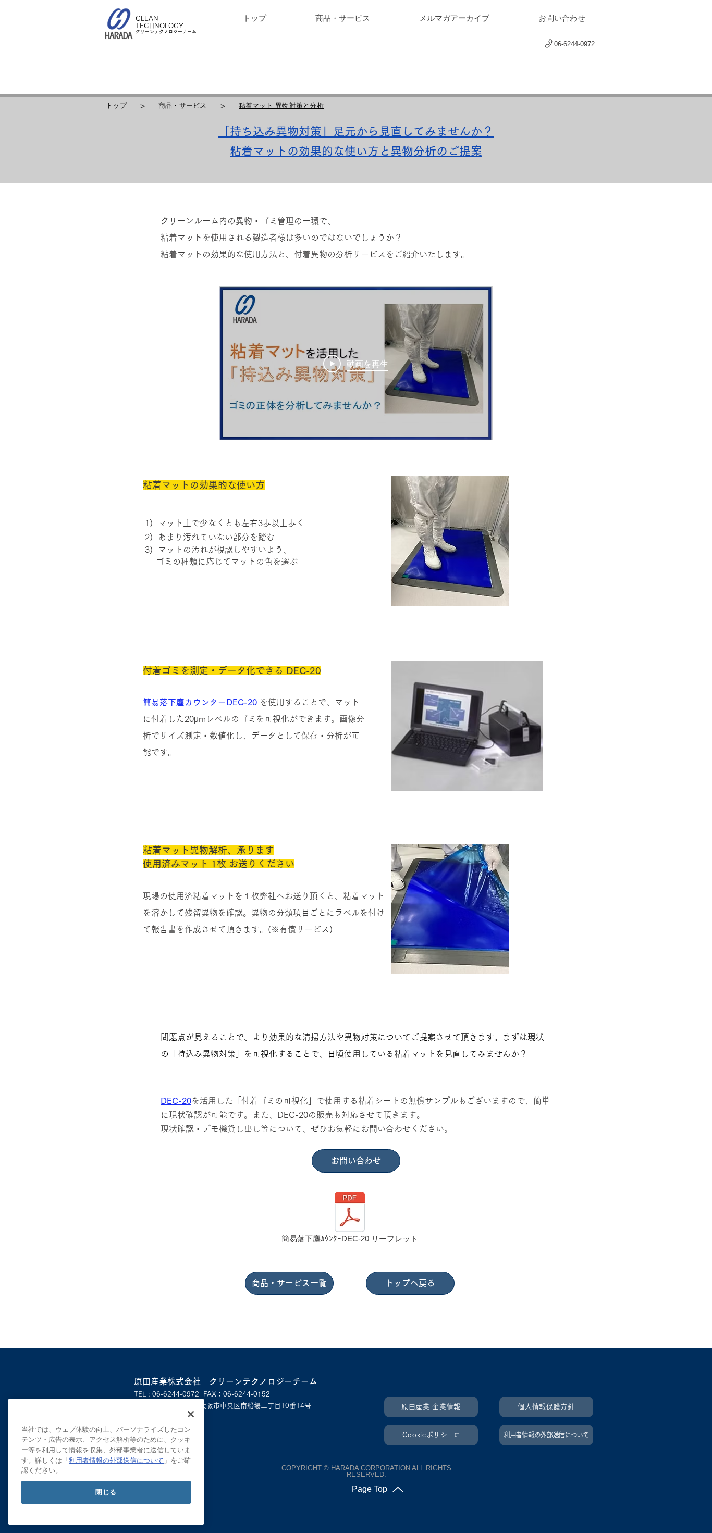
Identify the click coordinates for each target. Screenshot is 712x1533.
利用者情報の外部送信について (116, 1460)
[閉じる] (190, 1414)
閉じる (106, 1492)
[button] (620, 46)
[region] (106, 1462)
